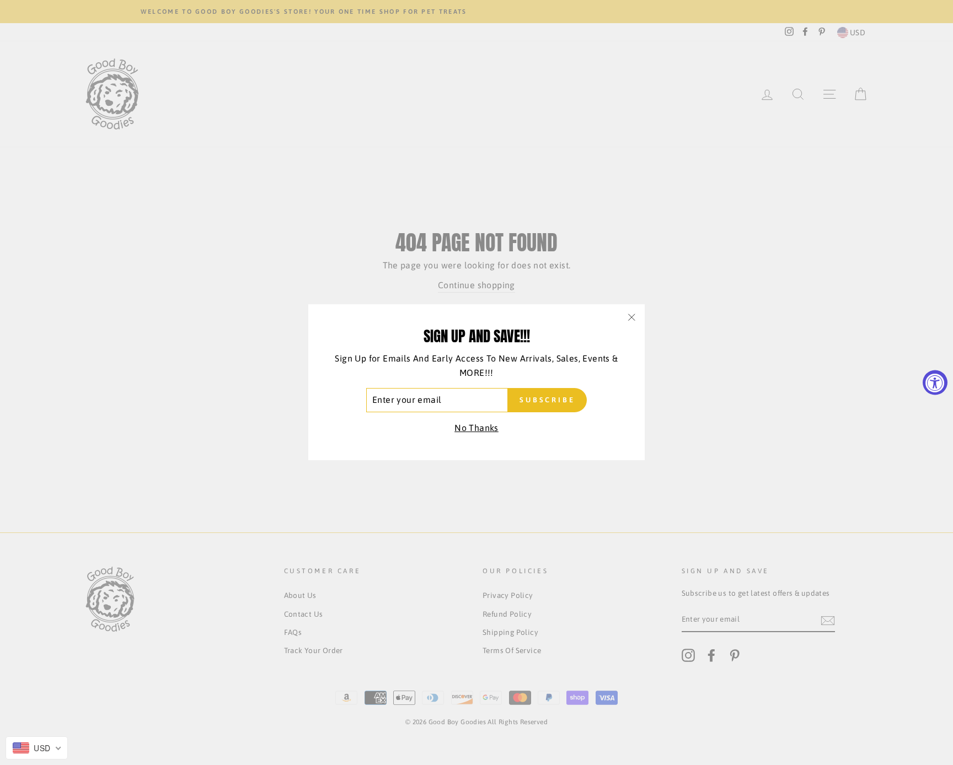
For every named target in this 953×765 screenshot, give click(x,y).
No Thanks (476, 428)
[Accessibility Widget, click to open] (935, 382)
